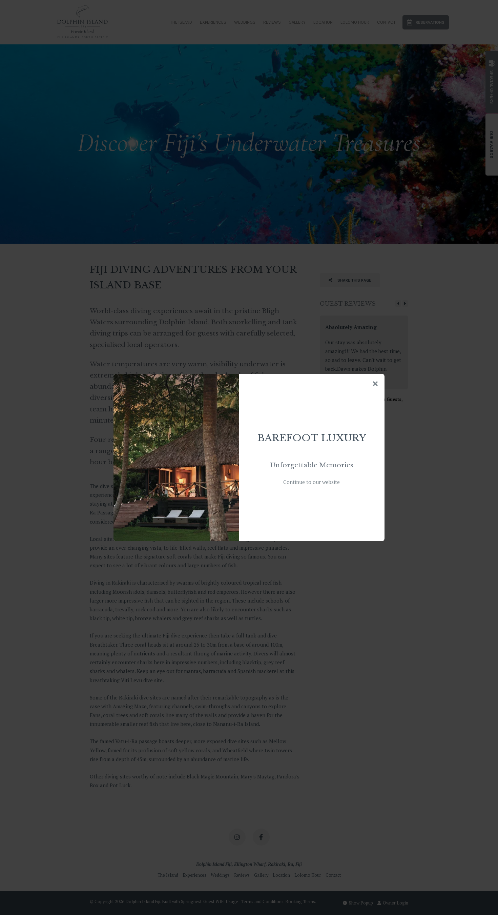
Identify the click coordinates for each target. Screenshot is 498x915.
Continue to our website (311, 482)
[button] (375, 384)
